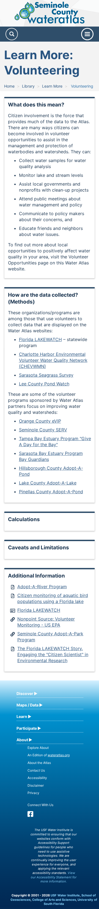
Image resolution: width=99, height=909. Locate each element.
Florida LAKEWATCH (40, 339)
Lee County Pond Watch (44, 383)
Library (28, 86)
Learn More (52, 86)
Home (9, 86)
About (22, 739)
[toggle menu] (87, 34)
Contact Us (36, 770)
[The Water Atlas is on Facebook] (30, 815)
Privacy (33, 793)
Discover (24, 693)
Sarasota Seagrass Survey (46, 375)
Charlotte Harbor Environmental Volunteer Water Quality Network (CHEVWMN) (53, 360)
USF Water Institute (65, 895)
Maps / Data (27, 705)
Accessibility (37, 778)
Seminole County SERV (43, 429)
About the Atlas (39, 763)
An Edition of (49, 755)
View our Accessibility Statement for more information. (53, 877)
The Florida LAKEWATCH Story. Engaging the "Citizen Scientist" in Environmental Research (52, 654)
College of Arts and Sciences (54, 900)
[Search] (12, 34)
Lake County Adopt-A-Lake (47, 483)
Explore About (38, 748)
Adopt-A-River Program (42, 586)
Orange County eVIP (40, 421)
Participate (26, 728)
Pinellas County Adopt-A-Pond (51, 491)
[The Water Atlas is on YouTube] (38, 815)
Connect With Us (40, 805)
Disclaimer (36, 785)
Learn (21, 716)
